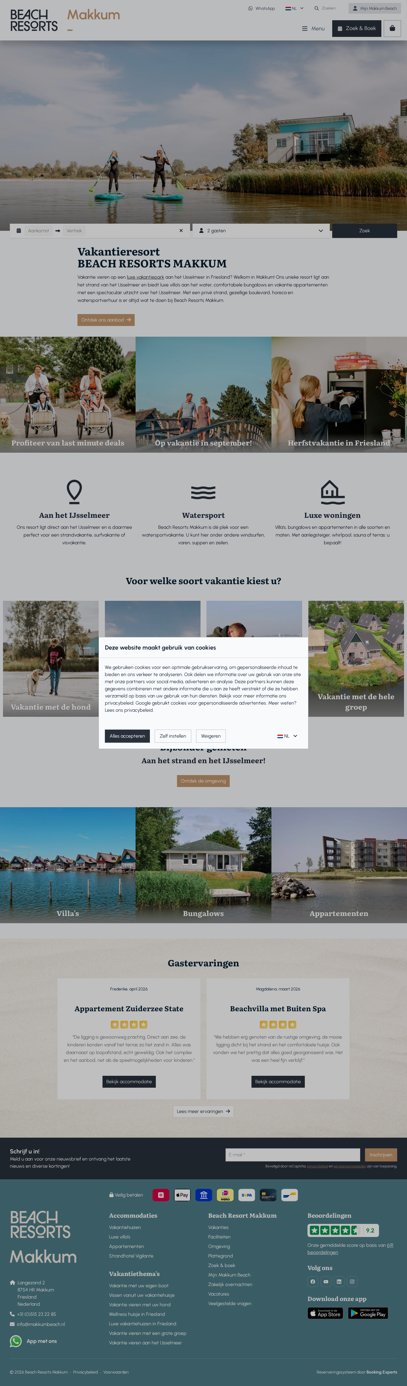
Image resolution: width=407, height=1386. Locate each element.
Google (143, 703)
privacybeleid (119, 703)
